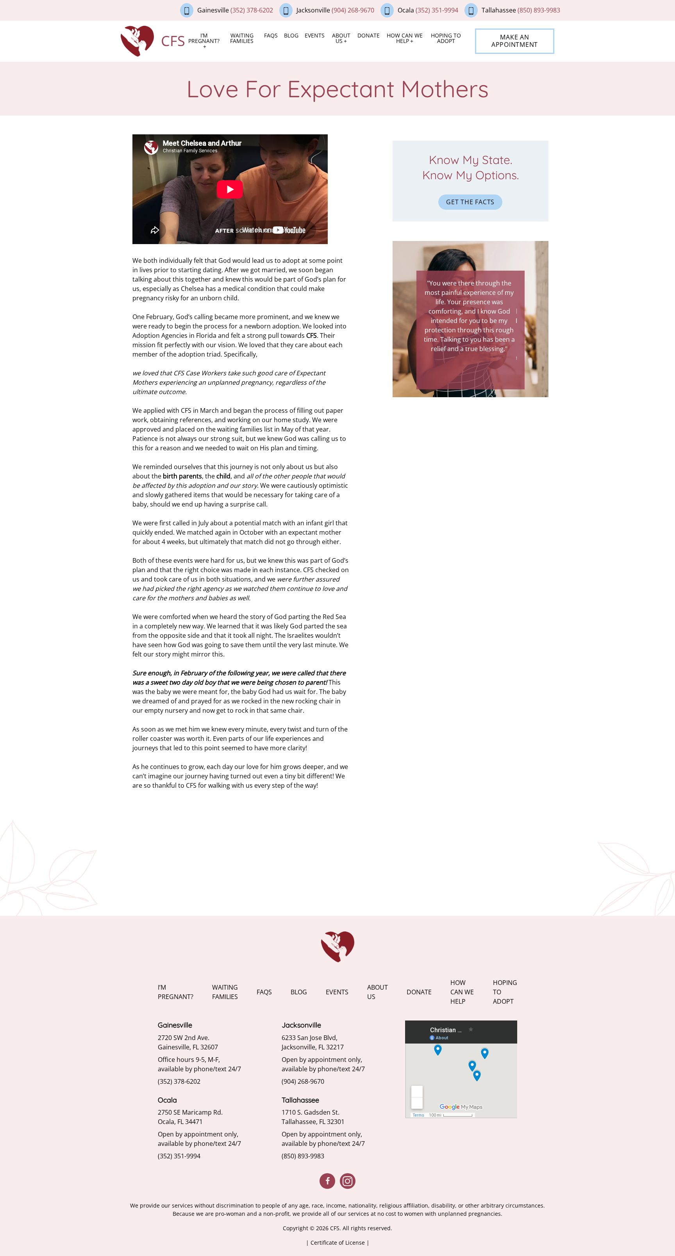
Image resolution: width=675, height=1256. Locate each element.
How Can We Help (405, 38)
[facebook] (327, 1181)
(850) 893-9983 (539, 10)
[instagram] (347, 1181)
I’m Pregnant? (204, 38)
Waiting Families (242, 38)
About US (341, 38)
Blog (291, 35)
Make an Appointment (514, 41)
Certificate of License (338, 1242)
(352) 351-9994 (437, 10)
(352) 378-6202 (251, 10)
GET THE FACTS (470, 202)
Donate (368, 35)
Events (315, 35)
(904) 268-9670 (353, 10)
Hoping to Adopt (446, 38)
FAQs (271, 35)
